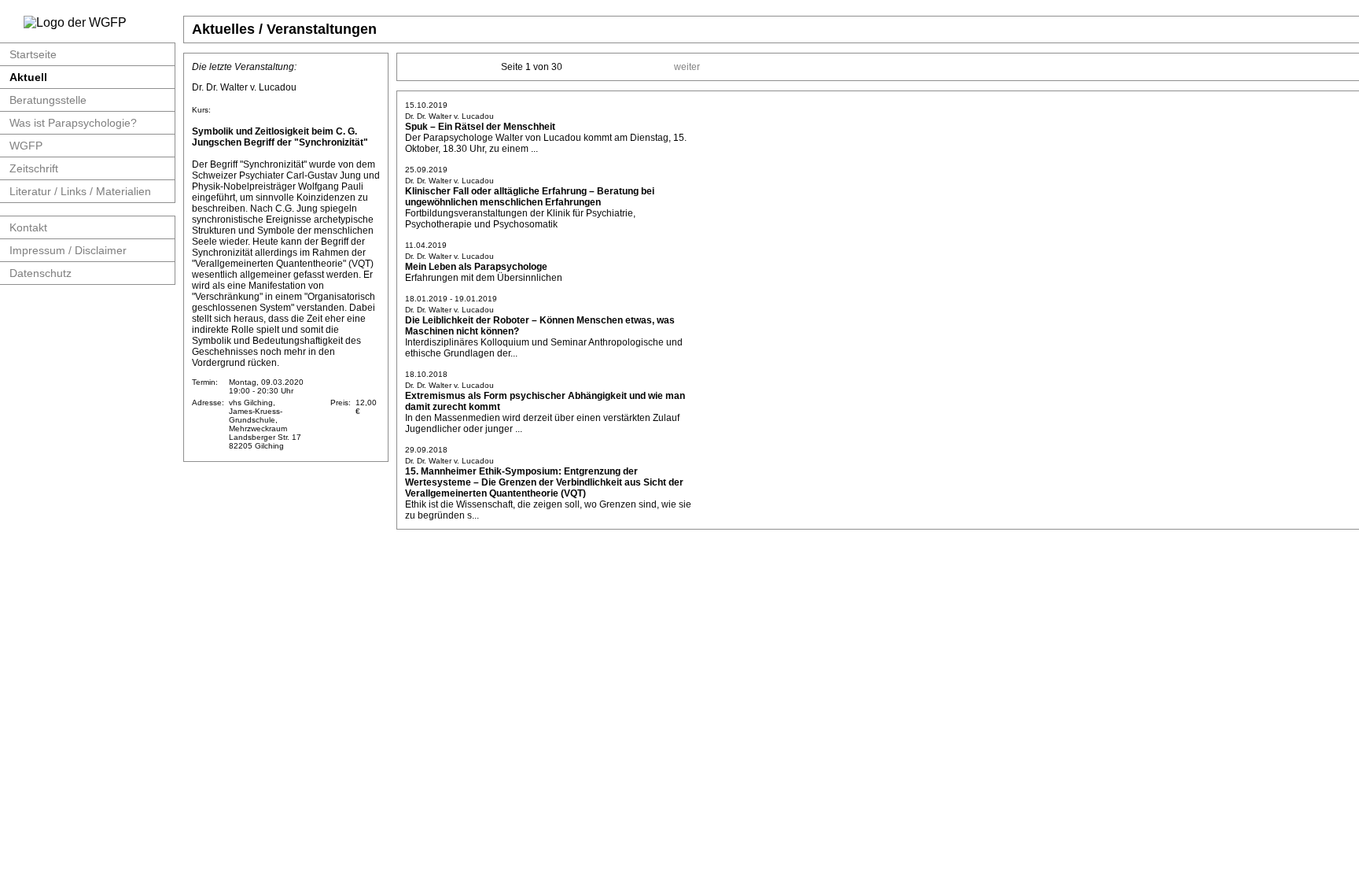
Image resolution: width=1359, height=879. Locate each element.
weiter (687, 66)
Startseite (33, 54)
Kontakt (28, 227)
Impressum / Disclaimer (68, 250)
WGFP (25, 145)
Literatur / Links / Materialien (80, 191)
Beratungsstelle (48, 100)
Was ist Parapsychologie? (73, 122)
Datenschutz (40, 273)
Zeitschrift (33, 168)
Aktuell (28, 77)
